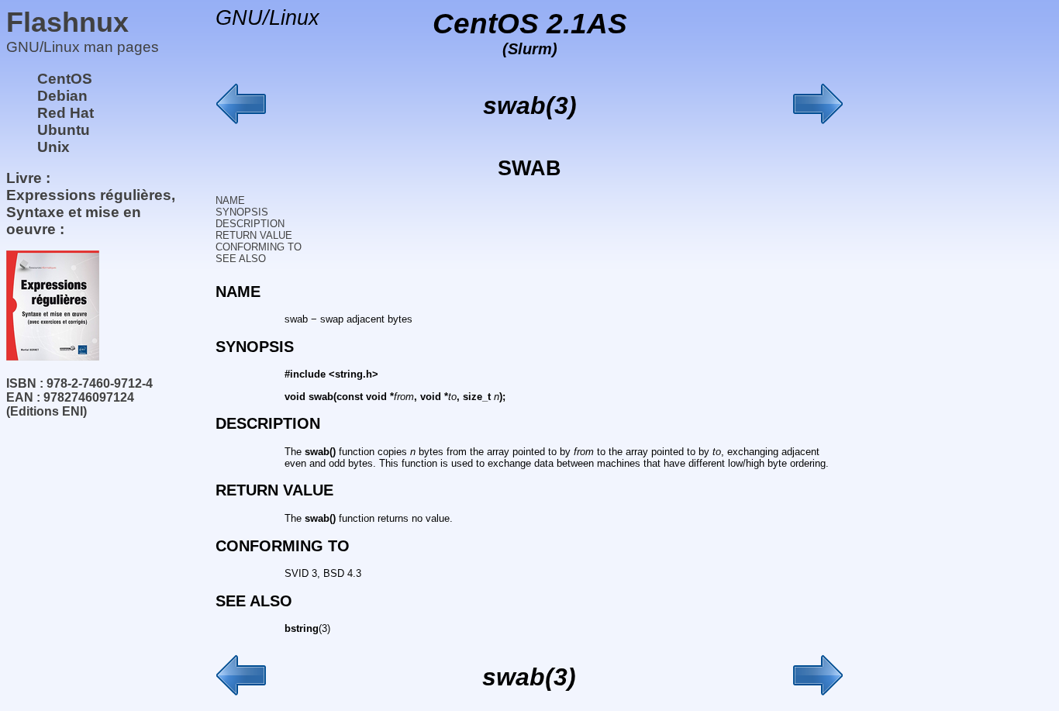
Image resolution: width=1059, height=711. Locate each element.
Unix (53, 147)
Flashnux (67, 22)
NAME (230, 200)
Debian (62, 96)
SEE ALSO (241, 258)
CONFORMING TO (259, 247)
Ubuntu (63, 130)
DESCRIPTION (250, 224)
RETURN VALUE (254, 235)
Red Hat (65, 113)
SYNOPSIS (242, 212)
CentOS (64, 79)
